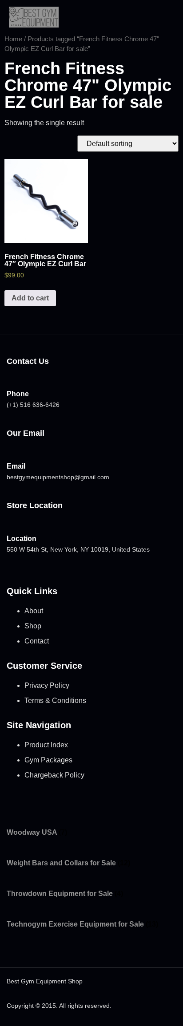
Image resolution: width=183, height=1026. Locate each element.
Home (13, 39)
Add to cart (30, 298)
